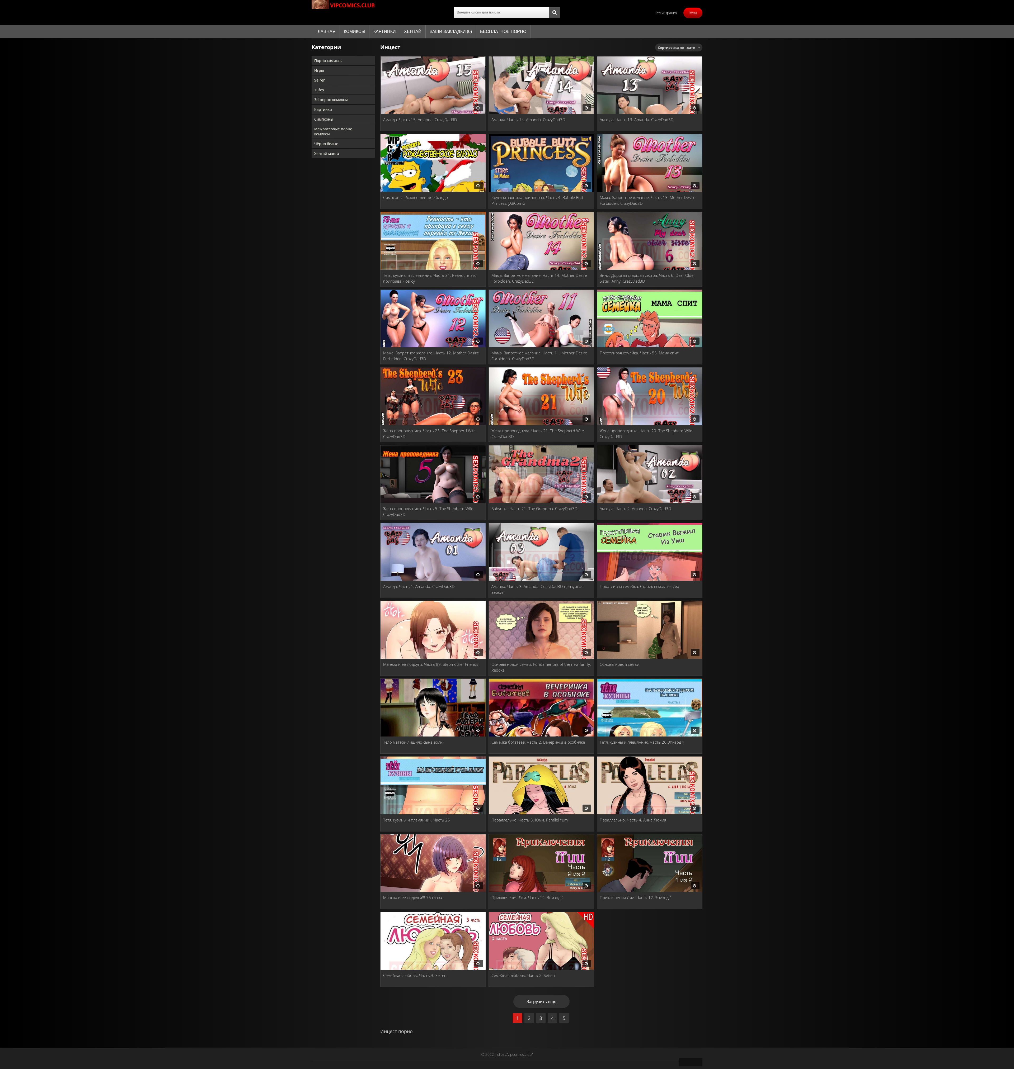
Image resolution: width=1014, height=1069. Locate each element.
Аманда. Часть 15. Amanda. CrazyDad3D (420, 119)
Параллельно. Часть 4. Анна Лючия (633, 820)
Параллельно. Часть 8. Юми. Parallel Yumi (530, 820)
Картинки (384, 31)
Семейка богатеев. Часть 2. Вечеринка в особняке (538, 742)
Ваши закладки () (451, 31)
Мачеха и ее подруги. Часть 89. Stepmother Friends (430, 664)
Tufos (319, 89)
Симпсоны (323, 119)
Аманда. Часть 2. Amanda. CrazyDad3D (635, 508)
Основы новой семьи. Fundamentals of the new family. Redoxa (541, 667)
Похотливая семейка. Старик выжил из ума (639, 586)
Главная (326, 31)
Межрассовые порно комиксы (333, 131)
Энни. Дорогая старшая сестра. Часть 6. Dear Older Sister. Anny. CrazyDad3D (647, 278)
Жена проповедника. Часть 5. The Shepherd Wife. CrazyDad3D (428, 511)
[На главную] (343, 12)
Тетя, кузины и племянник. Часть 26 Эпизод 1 (642, 742)
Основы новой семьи (619, 664)
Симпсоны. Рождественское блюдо (415, 197)
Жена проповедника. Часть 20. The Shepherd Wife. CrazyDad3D (646, 433)
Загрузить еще (541, 1001)
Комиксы (354, 31)
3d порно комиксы (331, 99)
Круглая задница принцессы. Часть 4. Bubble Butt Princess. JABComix (537, 200)
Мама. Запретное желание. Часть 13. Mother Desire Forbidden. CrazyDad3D (647, 200)
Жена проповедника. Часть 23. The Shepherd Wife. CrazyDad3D (430, 433)
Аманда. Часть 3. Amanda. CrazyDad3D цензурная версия (537, 589)
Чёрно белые (326, 143)
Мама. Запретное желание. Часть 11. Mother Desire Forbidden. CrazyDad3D (539, 355)
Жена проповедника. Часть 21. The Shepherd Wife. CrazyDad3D (538, 433)
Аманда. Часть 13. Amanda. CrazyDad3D (637, 119)
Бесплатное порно (503, 31)
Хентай (412, 31)
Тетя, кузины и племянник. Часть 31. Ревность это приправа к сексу (430, 278)
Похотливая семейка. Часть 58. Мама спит (639, 352)
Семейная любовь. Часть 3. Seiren (415, 975)
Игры (319, 70)
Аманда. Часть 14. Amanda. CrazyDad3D (528, 119)
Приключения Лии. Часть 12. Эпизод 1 (636, 897)
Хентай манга (326, 153)
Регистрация (666, 12)
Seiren (320, 80)
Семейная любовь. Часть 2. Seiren (523, 975)
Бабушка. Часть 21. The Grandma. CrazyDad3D (534, 508)
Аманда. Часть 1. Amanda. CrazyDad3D (419, 586)
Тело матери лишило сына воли (413, 742)
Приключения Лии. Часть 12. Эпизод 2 (527, 897)
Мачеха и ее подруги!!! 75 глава (412, 897)
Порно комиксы (328, 60)
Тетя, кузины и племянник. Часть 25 (416, 820)
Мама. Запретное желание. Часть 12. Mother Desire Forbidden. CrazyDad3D (431, 355)
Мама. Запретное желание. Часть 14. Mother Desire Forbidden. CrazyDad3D (539, 278)
